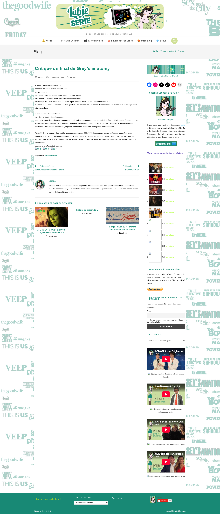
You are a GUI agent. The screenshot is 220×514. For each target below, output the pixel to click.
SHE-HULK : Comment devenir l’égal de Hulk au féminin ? (51, 231)
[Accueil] (149, 51)
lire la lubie (170, 168)
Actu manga (117, 498)
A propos (183, 511)
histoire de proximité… (87, 210)
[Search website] (174, 41)
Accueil (169, 511)
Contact (176, 511)
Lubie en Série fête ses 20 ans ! (166, 76)
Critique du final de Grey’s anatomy (173, 51)
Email (149, 311)
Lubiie (41, 78)
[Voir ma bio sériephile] (166, 120)
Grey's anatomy (51, 156)
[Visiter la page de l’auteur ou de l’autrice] (40, 184)
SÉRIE (73, 78)
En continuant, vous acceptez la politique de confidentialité (165, 321)
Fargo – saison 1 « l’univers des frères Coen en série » (122, 228)
